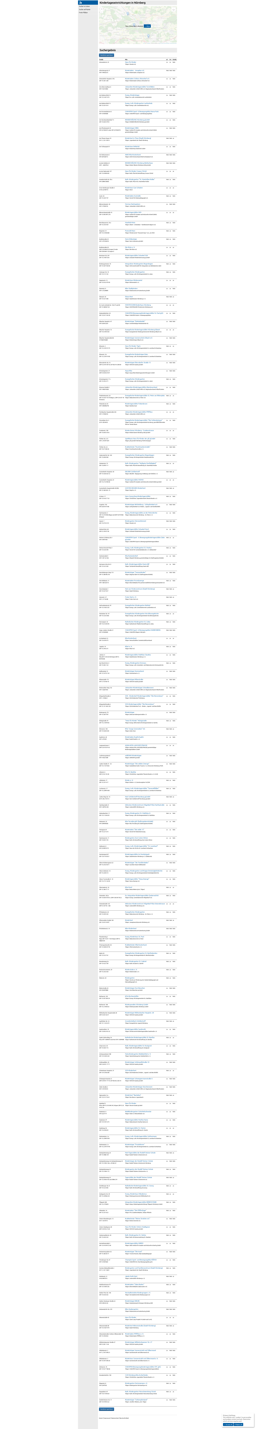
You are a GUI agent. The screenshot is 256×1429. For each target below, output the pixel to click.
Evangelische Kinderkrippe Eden (136, 354)
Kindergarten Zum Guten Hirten (136, 838)
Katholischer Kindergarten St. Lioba (137, 622)
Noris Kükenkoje (131, 239)
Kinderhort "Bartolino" (133, 1095)
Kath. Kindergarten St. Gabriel (135, 961)
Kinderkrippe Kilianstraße (134, 679)
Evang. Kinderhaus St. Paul (134, 937)
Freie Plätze (83, 12)
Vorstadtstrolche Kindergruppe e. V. (138, 1293)
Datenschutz (115, 1418)
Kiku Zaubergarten (131, 1309)
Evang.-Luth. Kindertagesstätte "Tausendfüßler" (142, 788)
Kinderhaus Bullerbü (132, 146)
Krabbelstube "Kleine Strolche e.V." (137, 1218)
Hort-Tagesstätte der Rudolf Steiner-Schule (140, 1153)
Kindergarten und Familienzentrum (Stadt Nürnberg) (144, 1268)
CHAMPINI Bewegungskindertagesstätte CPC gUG (143, 1367)
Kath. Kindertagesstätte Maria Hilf (137, 564)
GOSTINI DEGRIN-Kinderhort (135, 488)
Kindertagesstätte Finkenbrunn (136, 404)
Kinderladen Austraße (133, 196)
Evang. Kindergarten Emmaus (135, 663)
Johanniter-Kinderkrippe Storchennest (138, 1087)
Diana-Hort (129, 297)
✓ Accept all (228, 1424)
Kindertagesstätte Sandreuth (135, 1029)
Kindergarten (129, 978)
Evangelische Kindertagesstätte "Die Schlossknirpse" (143, 420)
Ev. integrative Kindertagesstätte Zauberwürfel (141, 895)
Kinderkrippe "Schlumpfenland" (136, 1400)
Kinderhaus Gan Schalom (134, 188)
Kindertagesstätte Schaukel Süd (136, 255)
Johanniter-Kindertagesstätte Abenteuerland (141, 387)
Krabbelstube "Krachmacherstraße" (137, 447)
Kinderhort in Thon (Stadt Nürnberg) (138, 138)
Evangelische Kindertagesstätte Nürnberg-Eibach (142, 330)
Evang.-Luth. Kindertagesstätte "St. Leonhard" (141, 846)
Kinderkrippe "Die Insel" (133, 1251)
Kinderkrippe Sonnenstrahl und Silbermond (140, 1350)
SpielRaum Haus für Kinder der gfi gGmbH (140, 438)
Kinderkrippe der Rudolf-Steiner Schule (139, 1161)
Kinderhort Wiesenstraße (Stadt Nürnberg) (140, 1326)
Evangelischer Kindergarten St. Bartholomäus (141, 953)
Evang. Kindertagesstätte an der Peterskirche (141, 513)
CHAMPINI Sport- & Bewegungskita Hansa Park (141, 111)
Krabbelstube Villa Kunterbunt (136, 945)
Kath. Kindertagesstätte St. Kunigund (138, 1046)
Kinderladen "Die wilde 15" (134, 829)
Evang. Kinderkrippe (132, 95)
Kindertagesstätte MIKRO (134, 1243)
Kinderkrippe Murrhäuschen (135, 988)
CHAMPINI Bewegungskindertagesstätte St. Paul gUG (144, 313)
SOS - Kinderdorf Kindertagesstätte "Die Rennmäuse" (144, 696)
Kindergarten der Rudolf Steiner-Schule (139, 1169)
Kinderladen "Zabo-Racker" (134, 1284)
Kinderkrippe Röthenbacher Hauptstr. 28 (139, 1013)
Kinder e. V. (129, 780)
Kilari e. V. (128, 646)
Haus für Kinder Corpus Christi (136, 171)
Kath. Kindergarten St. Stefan (135, 1235)
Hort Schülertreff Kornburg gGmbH (137, 797)
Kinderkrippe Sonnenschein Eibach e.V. (139, 338)
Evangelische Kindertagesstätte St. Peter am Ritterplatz (145, 395)
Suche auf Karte (84, 9)
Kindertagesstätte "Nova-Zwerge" (137, 879)
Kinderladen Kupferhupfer (134, 737)
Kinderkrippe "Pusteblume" (135, 1144)
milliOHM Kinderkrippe (133, 755)
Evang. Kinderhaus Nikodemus (136, 1194)
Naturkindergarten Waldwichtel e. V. (138, 1054)
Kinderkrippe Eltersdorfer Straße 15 (138, 362)
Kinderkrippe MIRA (132, 128)
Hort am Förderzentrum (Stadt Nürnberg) (140, 589)
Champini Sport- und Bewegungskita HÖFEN (141, 1260)
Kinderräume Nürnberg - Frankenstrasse (139, 430)
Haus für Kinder (130, 62)
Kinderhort (129, 920)
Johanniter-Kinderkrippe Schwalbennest (139, 688)
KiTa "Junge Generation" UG (135, 729)
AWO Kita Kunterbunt (133, 155)
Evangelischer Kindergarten (135, 272)
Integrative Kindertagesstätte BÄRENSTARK (140, 1202)
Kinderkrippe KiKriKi (132, 1301)
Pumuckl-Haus (130, 231)
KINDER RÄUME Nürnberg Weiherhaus (139, 163)
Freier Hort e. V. (130, 597)
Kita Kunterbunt (130, 638)
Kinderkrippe (129, 712)
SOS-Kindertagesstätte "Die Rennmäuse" (139, 704)
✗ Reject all (238, 1424)
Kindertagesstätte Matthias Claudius (138, 655)
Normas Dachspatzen (132, 204)
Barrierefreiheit (124, 1418)
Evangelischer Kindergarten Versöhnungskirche (142, 613)
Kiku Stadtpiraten (131, 288)
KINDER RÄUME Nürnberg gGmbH (137, 120)
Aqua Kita (128, 371)
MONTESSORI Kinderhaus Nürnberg (138, 305)
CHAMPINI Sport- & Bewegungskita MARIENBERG (143, 630)
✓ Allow (147, 26)
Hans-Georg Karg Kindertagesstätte (137, 496)
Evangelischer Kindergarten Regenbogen (139, 455)
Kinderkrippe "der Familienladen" (137, 862)
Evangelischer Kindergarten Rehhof (137, 605)
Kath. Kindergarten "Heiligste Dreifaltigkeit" (140, 463)
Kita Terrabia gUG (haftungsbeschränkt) (139, 821)
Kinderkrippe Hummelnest (134, 671)
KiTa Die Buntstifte (131, 996)
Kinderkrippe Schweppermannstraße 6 (138, 1078)
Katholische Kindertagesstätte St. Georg (139, 1186)
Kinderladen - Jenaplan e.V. (134, 70)
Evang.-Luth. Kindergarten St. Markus (138, 548)
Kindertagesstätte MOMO (134, 480)
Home (100, 1418)
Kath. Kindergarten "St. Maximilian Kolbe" (140, 179)
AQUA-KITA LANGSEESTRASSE (136, 745)
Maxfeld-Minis (130, 222)
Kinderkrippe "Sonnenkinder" (135, 572)
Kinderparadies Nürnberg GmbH (136, 1004)
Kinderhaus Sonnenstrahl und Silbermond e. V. (141, 1358)
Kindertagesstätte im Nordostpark (137, 854)
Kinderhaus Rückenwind (133, 280)
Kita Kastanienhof (131, 556)
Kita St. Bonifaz (130, 772)
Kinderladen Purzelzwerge (134, 580)
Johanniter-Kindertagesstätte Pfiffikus (138, 412)
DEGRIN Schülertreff (132, 471)
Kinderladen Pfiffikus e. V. (134, 1334)
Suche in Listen (84, 6)
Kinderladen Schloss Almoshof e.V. (137, 78)
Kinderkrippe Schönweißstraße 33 (137, 1062)
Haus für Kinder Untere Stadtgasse (137, 1227)
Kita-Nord (128, 887)
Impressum (107, 1418)
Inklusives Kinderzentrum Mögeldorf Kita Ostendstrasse (145, 904)
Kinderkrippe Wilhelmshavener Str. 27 (138, 1342)
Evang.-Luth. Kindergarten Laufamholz (138, 103)
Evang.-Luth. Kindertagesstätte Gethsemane (141, 1136)
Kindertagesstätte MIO (133, 212)
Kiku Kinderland (130, 928)
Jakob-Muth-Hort (131, 1276)
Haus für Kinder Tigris (132, 346)
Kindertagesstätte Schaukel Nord (137, 529)
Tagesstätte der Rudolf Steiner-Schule (138, 1177)
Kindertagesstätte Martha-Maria (136, 1120)
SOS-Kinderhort (130, 1070)
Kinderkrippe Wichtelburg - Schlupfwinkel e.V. (141, 504)
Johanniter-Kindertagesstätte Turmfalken (139, 87)
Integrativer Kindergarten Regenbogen (139, 264)
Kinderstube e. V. (131, 969)
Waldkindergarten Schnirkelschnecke (138, 1111)
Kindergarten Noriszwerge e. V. (136, 1383)
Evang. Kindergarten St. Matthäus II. (138, 813)
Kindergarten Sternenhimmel (135, 521)
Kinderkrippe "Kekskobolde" (135, 321)
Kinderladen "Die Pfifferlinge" (135, 1210)
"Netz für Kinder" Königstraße (136, 720)
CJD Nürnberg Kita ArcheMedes (136, 1375)
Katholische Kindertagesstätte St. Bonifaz (140, 1037)
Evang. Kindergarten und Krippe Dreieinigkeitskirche (143, 871)
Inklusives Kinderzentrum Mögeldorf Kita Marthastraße (144, 805)
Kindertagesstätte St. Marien (135, 1128)
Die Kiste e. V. (130, 247)
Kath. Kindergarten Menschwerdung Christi (140, 1391)
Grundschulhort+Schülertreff (135, 1021)
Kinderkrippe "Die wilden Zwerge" (137, 764)
